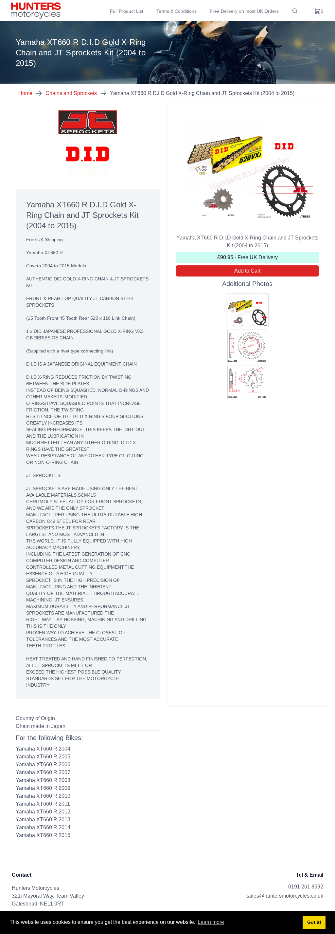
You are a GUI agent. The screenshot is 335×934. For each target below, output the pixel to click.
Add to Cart (247, 271)
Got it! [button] (314, 922)
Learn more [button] (211, 922)
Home (25, 93)
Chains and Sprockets (71, 93)
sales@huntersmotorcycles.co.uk (285, 896)
